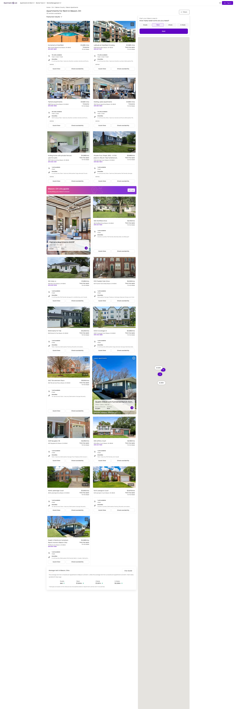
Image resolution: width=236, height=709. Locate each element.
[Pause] (88, 198)
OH (53, 7)
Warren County (60, 7)
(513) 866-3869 (52, 105)
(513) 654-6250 (98, 105)
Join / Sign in (227, 3)
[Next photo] (88, 31)
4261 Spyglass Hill (54, 441)
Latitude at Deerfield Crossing (104, 45)
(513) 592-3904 (98, 161)
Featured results (53, 17)
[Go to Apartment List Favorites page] (220, 3)
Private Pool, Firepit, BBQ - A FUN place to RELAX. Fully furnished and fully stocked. (106, 158)
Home (48, 7)
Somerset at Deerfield (56, 45)
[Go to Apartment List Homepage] (10, 3)
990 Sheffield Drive (100, 221)
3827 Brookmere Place (56, 380)
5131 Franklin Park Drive (102, 281)
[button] (159, 368)
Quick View (56, 69)
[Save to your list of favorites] (86, 24)
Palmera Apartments (55, 102)
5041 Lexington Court (101, 490)
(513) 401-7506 (98, 224)
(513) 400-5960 (98, 334)
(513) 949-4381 (52, 161)
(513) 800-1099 (52, 546)
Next (163, 31)
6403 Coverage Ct (100, 331)
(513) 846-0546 (52, 285)
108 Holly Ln (52, 281)
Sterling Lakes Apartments (103, 102)
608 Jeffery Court (100, 441)
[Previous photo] (48, 31)
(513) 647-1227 (98, 49)
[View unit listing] (86, 248)
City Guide (128, 571)
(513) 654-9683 (52, 49)
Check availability (77, 69)
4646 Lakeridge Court (56, 490)
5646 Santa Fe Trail (54, 331)
